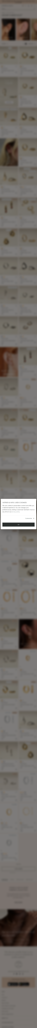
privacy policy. (16, 512)
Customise (28, 518)
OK (18, 524)
